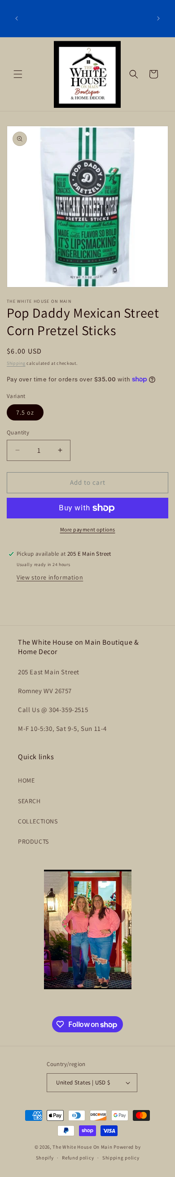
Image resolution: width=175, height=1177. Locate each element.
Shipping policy (121, 1158)
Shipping (16, 363)
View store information (50, 577)
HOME (26, 780)
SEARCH (29, 801)
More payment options (87, 529)
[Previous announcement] (16, 18)
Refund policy (78, 1158)
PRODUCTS (33, 841)
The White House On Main (82, 1147)
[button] (18, 74)
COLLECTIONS (38, 821)
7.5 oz (25, 412)
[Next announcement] (158, 18)
